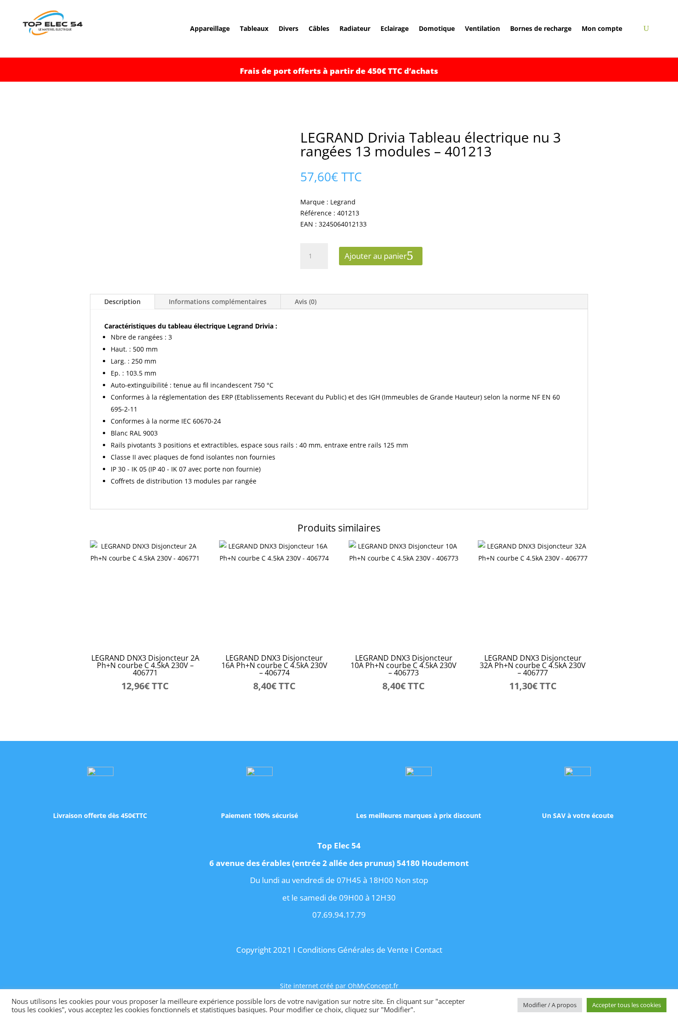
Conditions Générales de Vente (353, 949)
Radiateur (354, 29)
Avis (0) (305, 301)
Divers (288, 29)
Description (122, 301)
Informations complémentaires (218, 301)
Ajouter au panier (376, 256)
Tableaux (254, 29)
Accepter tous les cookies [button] (626, 1005)
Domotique (437, 29)
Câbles (319, 29)
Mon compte (602, 29)
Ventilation (482, 29)
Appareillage (210, 29)
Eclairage (395, 29)
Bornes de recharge (540, 29)
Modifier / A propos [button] (550, 1005)
